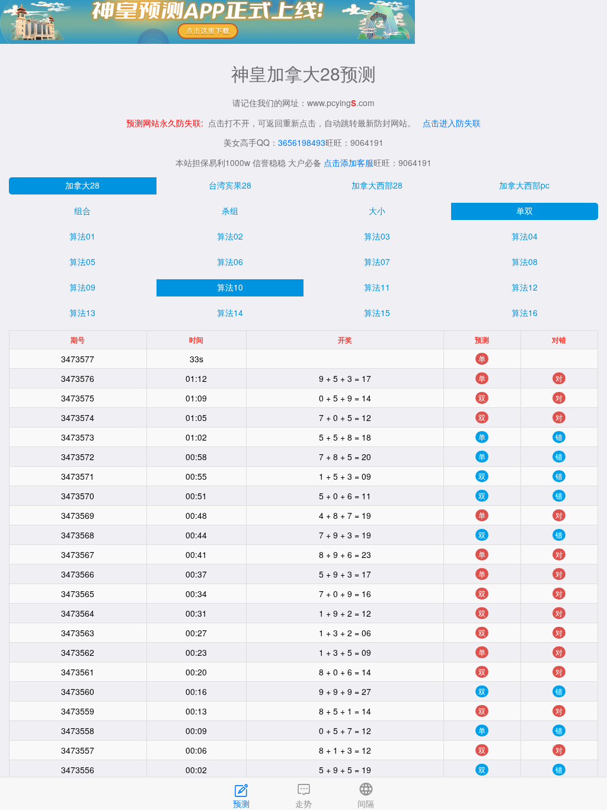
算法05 (82, 261)
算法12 (525, 287)
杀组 (230, 210)
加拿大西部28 (377, 185)
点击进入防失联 (452, 123)
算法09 (82, 287)
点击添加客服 (348, 162)
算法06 (230, 261)
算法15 (377, 312)
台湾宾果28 (230, 185)
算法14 (230, 312)
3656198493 (301, 142)
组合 (82, 210)
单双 (524, 210)
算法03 (377, 236)
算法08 (525, 261)
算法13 (82, 312)
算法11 (377, 287)
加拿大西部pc (524, 185)
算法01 (82, 236)
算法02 (230, 236)
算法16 (525, 312)
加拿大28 (82, 185)
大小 (377, 210)
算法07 (377, 261)
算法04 (525, 236)
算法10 (230, 287)
